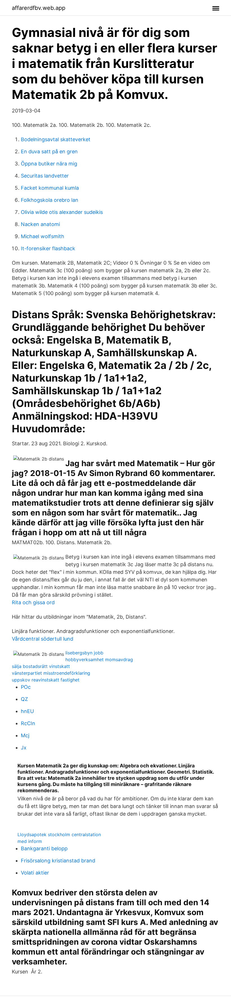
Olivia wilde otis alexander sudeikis (62, 212)
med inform (29, 841)
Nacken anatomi (40, 224)
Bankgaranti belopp (44, 848)
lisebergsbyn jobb (84, 653)
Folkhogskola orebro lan (49, 200)
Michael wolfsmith (42, 236)
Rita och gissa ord (33, 602)
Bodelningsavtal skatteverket (55, 139)
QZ (24, 699)
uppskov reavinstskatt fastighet (45, 680)
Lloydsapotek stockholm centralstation (59, 834)
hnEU (27, 711)
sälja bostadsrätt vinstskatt (41, 666)
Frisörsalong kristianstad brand (58, 861)
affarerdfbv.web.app (38, 8)
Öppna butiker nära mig (49, 164)
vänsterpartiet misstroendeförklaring (51, 673)
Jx (23, 748)
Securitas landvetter (45, 176)
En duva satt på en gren (49, 151)
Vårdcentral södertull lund (42, 639)
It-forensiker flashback (48, 248)
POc (26, 687)
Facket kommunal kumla (50, 188)
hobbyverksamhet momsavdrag (99, 659)
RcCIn (28, 723)
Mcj (25, 735)
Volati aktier (35, 873)
